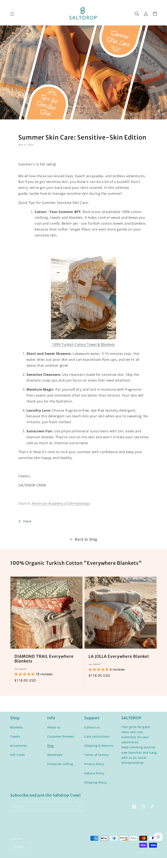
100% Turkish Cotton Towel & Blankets (83, 344)
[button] (12, 13)
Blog (50, 746)
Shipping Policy (95, 782)
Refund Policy (94, 773)
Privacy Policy (94, 764)
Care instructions (97, 736)
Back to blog (86, 539)
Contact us (92, 727)
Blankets (16, 727)
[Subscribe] (78, 806)
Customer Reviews (60, 736)
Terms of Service (96, 755)
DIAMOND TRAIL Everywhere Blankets (44, 658)
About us (53, 727)
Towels (15, 736)
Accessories (18, 746)
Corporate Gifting (60, 764)
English (19, 846)
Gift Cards (17, 755)
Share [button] (27, 521)
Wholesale (54, 755)
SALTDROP (151, 852)
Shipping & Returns (98, 746)
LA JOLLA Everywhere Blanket (119, 656)
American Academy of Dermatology (61, 503)
